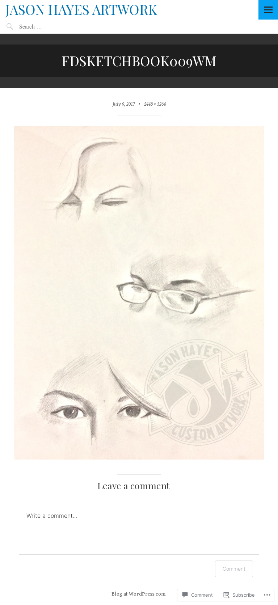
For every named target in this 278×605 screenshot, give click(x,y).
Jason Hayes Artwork (81, 9)
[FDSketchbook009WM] (139, 458)
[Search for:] (47, 26)
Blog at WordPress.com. (139, 594)
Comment (234, 569)
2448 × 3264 (155, 104)
